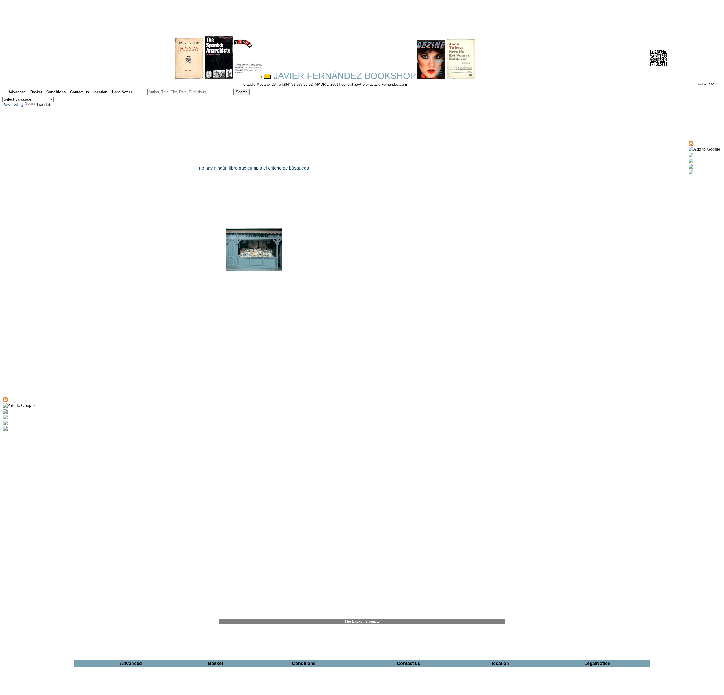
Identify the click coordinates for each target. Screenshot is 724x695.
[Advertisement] (362, 16)
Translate (44, 104)
